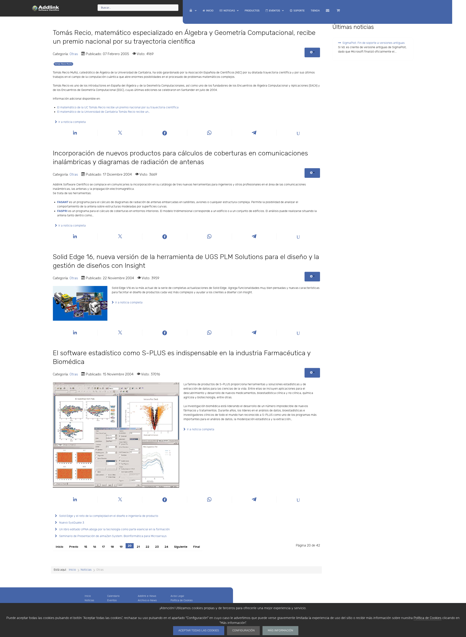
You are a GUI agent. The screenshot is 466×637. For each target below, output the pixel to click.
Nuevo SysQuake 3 (71, 522)
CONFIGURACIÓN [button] (243, 630)
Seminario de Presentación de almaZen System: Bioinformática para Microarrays (112, 536)
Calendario (113, 596)
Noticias (89, 600)
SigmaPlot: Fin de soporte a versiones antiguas (373, 43)
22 (147, 547)
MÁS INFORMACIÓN (280, 630)
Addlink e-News (147, 596)
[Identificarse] (193, 10)
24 (166, 547)
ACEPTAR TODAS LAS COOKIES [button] (198, 630)
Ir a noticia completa (72, 122)
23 (157, 547)
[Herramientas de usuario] (312, 52)
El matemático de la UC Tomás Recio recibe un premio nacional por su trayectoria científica (118, 107)
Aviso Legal (177, 596)
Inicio (59, 547)
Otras (74, 54)
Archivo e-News (147, 600)
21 (138, 547)
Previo (73, 547)
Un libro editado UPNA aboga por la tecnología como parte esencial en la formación (114, 529)
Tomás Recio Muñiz (63, 64)
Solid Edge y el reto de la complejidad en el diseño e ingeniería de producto (108, 516)
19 (121, 547)
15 (85, 547)
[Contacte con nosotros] (328, 10)
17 (103, 547)
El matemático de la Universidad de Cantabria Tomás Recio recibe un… (103, 112)
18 (112, 547)
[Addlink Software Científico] (45, 8)
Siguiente (180, 547)
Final (196, 547)
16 (94, 547)
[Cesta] (339, 10)
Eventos (112, 600)
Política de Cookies (427, 618)
